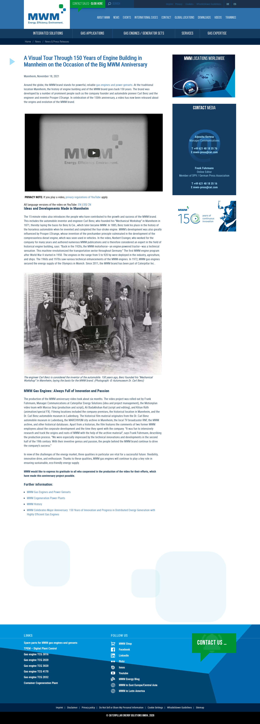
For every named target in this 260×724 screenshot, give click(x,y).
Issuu (122, 667)
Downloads (204, 17)
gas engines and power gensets (114, 85)
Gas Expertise (217, 34)
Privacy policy (88, 707)
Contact (166, 17)
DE (228, 4)
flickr (122, 661)
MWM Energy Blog (129, 679)
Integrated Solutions (48, 34)
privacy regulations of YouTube (83, 197)
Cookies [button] (189, 4)
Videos (218, 17)
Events (127, 17)
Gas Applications (92, 34)
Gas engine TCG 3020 (36, 666)
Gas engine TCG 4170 (36, 671)
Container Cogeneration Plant (41, 683)
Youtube (123, 673)
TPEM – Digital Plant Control (40, 648)
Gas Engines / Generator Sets (144, 34)
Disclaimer (72, 707)
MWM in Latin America (132, 690)
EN (79, 205)
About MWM (103, 17)
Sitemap (200, 707)
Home (28, 41)
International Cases (146, 17)
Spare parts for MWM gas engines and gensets (50, 643)
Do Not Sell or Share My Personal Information (121, 707)
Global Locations (184, 17)
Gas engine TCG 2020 (36, 660)
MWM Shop (125, 643)
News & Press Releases (57, 41)
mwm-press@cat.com (205, 152)
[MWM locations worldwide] (203, 96)
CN (89, 205)
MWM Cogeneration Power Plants (46, 498)
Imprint (169, 4)
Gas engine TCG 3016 (36, 654)
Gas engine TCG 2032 (36, 677)
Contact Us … (212, 643)
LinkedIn (124, 655)
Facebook (124, 649)
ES (235, 4)
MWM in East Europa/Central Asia (138, 685)
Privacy (178, 4)
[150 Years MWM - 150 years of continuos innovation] (204, 230)
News (116, 17)
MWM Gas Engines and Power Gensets (49, 492)
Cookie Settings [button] (155, 707)
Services (187, 34)
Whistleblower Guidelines (209, 4)
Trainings (230, 17)
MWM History (34, 504)
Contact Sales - (88, 3)
